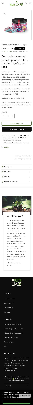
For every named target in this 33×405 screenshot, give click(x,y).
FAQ (5, 346)
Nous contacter (8, 303)
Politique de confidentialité (12, 324)
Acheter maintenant (16, 129)
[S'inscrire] (27, 386)
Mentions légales (9, 342)
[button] (2, 3)
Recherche (7, 312)
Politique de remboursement (13, 333)
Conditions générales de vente (13, 329)
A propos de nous (9, 299)
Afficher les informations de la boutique (16, 143)
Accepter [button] (16, 401)
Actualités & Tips (9, 307)
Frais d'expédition (8, 51)
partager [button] (6, 147)
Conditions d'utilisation (11, 337)
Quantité (4, 112)
